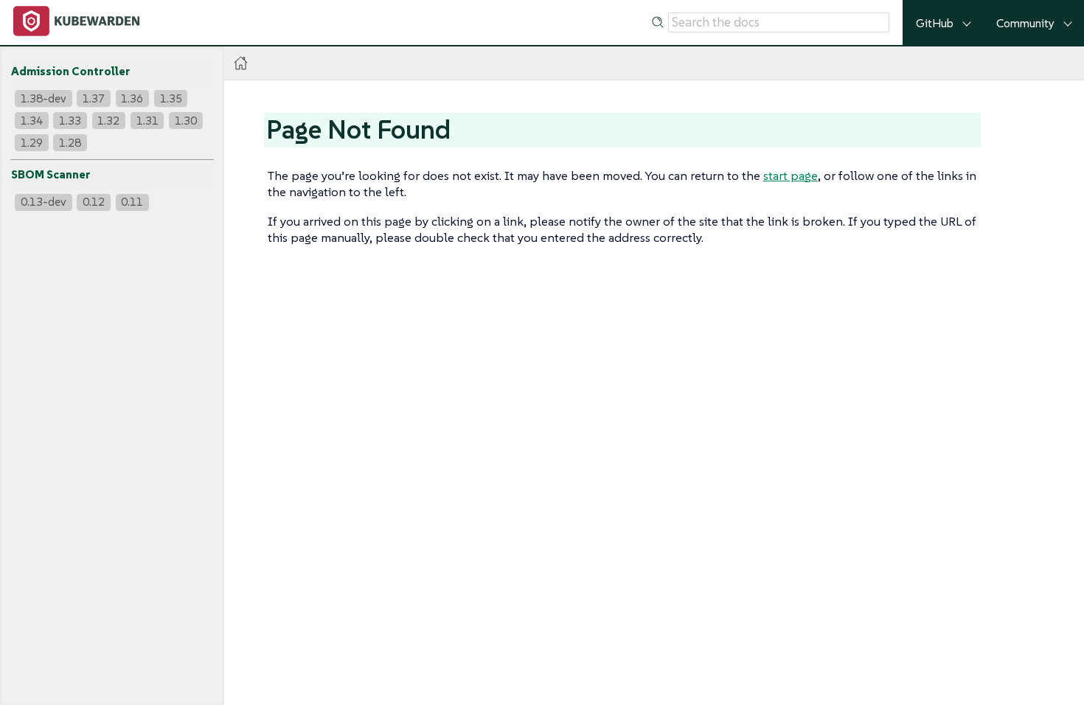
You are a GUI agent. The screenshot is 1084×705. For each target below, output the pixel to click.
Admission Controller (71, 71)
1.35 (171, 98)
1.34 (32, 121)
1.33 (70, 121)
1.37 (94, 98)
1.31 (147, 121)
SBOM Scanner (51, 174)
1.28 (70, 143)
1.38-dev (43, 98)
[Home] (240, 63)
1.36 (132, 98)
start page (790, 175)
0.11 (132, 202)
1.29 (32, 143)
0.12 (94, 202)
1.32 (108, 121)
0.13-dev (43, 202)
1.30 (186, 121)
